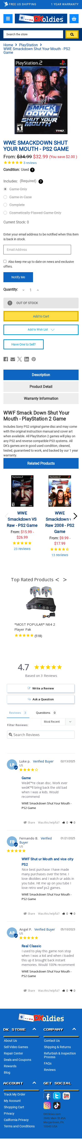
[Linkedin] (26, 359)
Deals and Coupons (17, 1060)
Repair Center (13, 1053)
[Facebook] (5, 359)
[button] (58, 579)
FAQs (47, 1063)
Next (75, 516)
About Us (10, 1040)
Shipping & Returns (57, 1047)
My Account (12, 1101)
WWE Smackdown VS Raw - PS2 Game (22, 519)
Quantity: (10, 289)
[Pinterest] (33, 359)
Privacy (9, 1113)
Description (41, 375)
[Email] (12, 359)
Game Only (18, 189)
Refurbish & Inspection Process (60, 1055)
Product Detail (41, 386)
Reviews (50, 1070)
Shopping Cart (14, 1107)
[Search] (72, 34)
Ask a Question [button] (43, 699)
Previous (6, 516)
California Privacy (16, 1120)
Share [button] (31, 822)
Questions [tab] (43, 713)
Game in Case (20, 197)
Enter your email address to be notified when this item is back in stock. (41, 237)
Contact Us (52, 1040)
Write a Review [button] (43, 688)
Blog (7, 1072)
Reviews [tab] (15, 713)
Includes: (19, 181)
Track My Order (14, 1094)
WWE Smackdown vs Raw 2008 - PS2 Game (59, 522)
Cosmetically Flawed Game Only (35, 213)
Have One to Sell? (23, 344)
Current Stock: (16, 222)
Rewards (10, 1066)
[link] (41, 162)
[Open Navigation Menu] (8, 18)
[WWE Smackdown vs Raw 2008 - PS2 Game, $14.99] (60, 491)
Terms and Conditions (19, 1126)
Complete (17, 205)
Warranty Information (41, 398)
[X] (19, 359)
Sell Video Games (16, 1047)
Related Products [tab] (41, 463)
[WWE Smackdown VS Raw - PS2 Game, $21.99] (22, 491)
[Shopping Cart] (74, 18)
